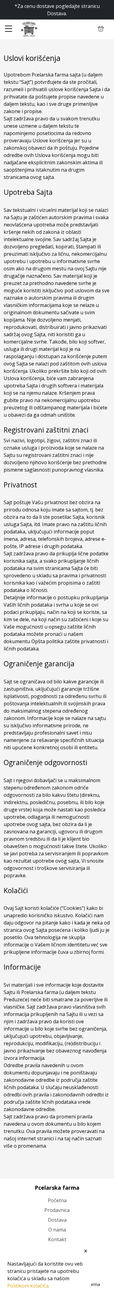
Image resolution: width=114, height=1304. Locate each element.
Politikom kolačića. (28, 1285)
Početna (57, 1200)
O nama (57, 1229)
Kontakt (57, 1239)
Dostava (57, 1220)
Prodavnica (57, 1210)
